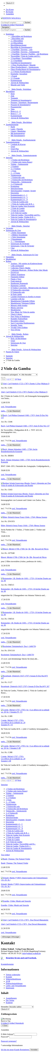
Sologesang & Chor (13, 230)
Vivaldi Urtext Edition (19, 327)
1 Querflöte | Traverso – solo (21, 50)
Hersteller (4, 1007)
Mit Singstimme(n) (18, 136)
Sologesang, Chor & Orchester (22, 246)
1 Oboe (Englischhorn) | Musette (23, 65)
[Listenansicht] (2, 377)
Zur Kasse (10, 9)
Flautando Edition (17, 277)
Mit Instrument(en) (18, 133)
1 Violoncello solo (18, 177)
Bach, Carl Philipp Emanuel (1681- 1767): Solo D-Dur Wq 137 (25, 426)
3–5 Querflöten (16, 61)
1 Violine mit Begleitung (20, 160)
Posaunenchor (16, 107)
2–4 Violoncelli (16, 184)
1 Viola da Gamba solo (19, 202)
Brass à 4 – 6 (16, 111)
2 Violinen (15, 166)
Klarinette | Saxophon (19, 74)
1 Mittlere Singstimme (19, 235)
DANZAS (15, 272)
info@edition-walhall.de (31, 953)
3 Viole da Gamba (18, 211)
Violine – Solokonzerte (19, 164)
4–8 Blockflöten (17, 43)
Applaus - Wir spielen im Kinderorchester (26, 263)
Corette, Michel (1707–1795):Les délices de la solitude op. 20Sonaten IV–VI (13, 722)
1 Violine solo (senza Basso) (21, 162)
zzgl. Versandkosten (8, 407)
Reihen (8, 261)
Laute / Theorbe (17, 129)
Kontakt (9, 977)
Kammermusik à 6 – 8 (19, 200)
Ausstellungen (11, 998)
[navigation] (5, 1021)
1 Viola (13, 171)
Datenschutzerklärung (14, 983)
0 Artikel (4, 25)
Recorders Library (18, 321)
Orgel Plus (15, 149)
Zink (12, 96)
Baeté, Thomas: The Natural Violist (14, 863)
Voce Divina (15, 330)
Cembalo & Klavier (18, 144)
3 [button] (10, 379)
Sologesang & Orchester (20, 244)
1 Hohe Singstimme (18, 233)
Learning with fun (17, 299)
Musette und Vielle (18, 85)
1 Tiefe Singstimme (18, 237)
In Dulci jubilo (16, 294)
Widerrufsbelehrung (13, 979)
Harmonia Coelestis (18, 286)
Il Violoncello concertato (20, 290)
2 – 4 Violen (15, 173)
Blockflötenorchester (18, 45)
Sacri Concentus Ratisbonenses (22, 323)
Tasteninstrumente (13, 142)
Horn (13, 94)
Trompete (14, 98)
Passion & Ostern (12, 352)
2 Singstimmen (16, 239)
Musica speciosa (17, 308)
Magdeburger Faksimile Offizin (23, 301)
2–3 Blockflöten (17, 41)
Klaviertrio (15, 193)
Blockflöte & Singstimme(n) (21, 47)
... (12, 379)
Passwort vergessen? (9, 1041)
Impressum (10, 988)
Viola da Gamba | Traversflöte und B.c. (26, 215)
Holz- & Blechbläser (18, 338)
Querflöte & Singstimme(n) (21, 63)
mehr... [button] (4, 411)
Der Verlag (10, 1000)
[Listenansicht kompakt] (4, 377)
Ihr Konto (9, 12)
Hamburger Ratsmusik (19, 283)
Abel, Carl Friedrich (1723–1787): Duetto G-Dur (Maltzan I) (24, 392)
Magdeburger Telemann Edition (23, 303)
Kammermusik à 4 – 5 (19, 197)
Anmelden (10, 14)
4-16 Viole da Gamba (19, 213)
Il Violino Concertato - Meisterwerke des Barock (29, 288)
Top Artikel (5, 855)
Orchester (9, 228)
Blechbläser (10, 91)
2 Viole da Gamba (18, 208)
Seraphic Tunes (16, 325)
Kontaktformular (7, 964)
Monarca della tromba (19, 305)
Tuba (13, 109)
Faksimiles (10, 257)
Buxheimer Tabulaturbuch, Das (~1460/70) (17, 655)
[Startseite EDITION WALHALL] (11, 18)
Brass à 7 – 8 (16, 113)
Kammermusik (16, 80)
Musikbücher (11, 259)
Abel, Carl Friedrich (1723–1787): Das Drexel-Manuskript (24, 924)
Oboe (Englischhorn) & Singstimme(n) (25, 69)
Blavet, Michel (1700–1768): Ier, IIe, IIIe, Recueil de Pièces (24, 557)
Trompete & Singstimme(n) (21, 100)
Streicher (9, 158)
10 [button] (16, 379)
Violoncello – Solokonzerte (21, 182)
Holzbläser (10, 34)
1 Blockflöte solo (17, 38)
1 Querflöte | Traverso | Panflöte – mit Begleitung (29, 54)
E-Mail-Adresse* (7, 1034)
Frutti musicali (16, 281)
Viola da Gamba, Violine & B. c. (23, 217)
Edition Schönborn (18, 275)
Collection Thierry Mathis (20, 268)
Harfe (13, 127)
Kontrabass (15, 186)
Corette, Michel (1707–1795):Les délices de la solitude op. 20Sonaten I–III (13, 758)
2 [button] (8, 379)
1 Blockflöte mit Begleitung (21, 36)
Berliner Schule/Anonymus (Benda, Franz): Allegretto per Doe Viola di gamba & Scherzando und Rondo (25, 495)
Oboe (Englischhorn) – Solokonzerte (25, 67)
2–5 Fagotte (15, 78)
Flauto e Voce (16, 279)
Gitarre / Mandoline (18, 131)
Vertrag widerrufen (13, 975)
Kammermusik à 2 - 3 (19, 195)
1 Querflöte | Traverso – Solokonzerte (25, 52)
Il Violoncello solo (18, 292)
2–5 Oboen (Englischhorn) (21, 72)
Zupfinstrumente (12, 125)
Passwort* (5, 1037)
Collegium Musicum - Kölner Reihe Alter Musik (29, 270)
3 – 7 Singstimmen (18, 241)
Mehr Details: (21, 89)
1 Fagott (14, 76)
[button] (19, 379)
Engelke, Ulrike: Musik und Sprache (15, 905)
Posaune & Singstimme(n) (21, 105)
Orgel (13, 147)
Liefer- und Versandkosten (16, 986)
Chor (13, 248)
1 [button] (7, 379)
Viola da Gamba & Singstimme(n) (24, 219)
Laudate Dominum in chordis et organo (26, 297)
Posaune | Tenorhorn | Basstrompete (24, 102)
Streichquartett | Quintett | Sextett (23, 191)
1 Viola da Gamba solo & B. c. (22, 204)
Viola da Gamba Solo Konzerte (23, 206)
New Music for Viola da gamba (23, 312)
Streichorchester (17, 188)
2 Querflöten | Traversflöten (21, 58)
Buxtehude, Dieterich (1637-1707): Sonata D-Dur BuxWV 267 (25, 686)
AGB (8, 981)
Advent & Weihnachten (20, 83)
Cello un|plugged (17, 266)
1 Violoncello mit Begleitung (22, 180)
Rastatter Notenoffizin (19, 319)
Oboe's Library (16, 314)
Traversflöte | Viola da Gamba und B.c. (26, 56)
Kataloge (9, 1003)
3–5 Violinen (16, 169)
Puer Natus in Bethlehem (20, 316)
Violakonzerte (16, 175)
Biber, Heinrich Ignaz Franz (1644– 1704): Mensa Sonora (23, 525)
